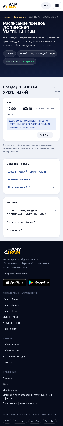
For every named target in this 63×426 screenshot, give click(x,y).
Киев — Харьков (11, 305)
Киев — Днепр (10, 311)
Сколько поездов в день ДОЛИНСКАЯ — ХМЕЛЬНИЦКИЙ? (26, 212)
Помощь (7, 378)
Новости (7, 362)
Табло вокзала (11, 350)
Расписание (20, 16)
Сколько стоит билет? (21, 222)
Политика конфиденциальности (20, 403)
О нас (6, 384)
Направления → (11, 329)
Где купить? (14, 230)
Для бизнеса (10, 390)
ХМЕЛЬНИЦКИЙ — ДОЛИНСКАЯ (31, 171)
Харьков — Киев (11, 323)
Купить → (45, 134)
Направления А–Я (31, 187)
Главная (7, 16)
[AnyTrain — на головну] (10, 6)
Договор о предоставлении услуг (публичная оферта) (27, 396)
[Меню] (57, 5)
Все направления (31, 179)
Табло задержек (12, 344)
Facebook (21, 274)
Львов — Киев (10, 317)
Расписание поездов (14, 356)
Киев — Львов (10, 299)
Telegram (8, 274)
